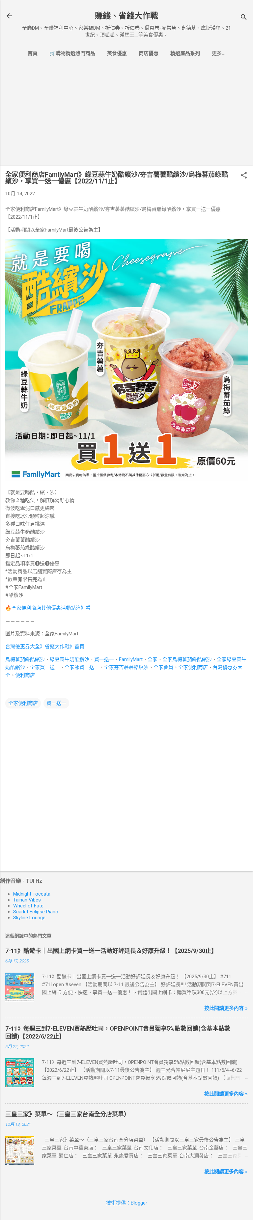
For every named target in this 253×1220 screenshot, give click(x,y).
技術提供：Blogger (126, 1203)
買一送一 (104, 659)
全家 (152, 659)
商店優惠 (148, 53)
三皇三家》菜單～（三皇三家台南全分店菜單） (67, 1114)
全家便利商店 (193, 667)
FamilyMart (131, 659)
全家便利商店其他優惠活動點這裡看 (51, 608)
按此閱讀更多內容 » (226, 1008)
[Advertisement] (126, 115)
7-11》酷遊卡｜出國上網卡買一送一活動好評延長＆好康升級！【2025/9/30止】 (111, 950)
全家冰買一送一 (82, 667)
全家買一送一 (45, 667)
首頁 (33, 53)
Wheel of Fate (28, 906)
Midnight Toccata (31, 894)
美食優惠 (117, 53)
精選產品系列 (185, 53)
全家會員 (163, 667)
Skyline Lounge (29, 918)
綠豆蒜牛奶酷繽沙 (69, 659)
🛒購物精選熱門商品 (72, 53)
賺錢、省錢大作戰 (126, 15)
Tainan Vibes (27, 900)
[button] (244, 175)
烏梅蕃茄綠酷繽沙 (25, 659)
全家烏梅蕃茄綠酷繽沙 (187, 659)
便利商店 (25, 675)
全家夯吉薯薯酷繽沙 (126, 667)
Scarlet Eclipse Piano (35, 912)
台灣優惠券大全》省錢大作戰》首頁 (44, 647)
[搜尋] (244, 18)
